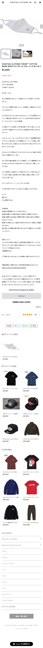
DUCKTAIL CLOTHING (9, 539)
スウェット (5, 557)
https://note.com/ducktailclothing (14, 268)
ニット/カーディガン (8, 563)
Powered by (19, 628)
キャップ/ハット (6, 594)
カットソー (5, 582)
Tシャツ (4, 576)
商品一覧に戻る (21, 616)
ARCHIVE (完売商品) (9, 606)
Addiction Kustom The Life (11, 545)
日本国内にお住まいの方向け (21, 302)
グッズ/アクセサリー (8, 600)
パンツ (4, 588)
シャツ (4, 570)
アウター (4, 551)
